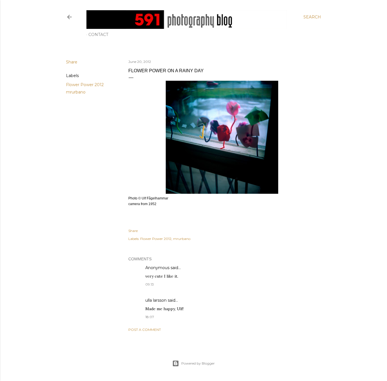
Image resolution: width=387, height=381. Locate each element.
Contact (98, 34)
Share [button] (71, 62)
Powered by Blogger (198, 363)
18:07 (149, 317)
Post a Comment (144, 329)
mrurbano (76, 92)
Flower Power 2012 (85, 84)
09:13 (149, 284)
